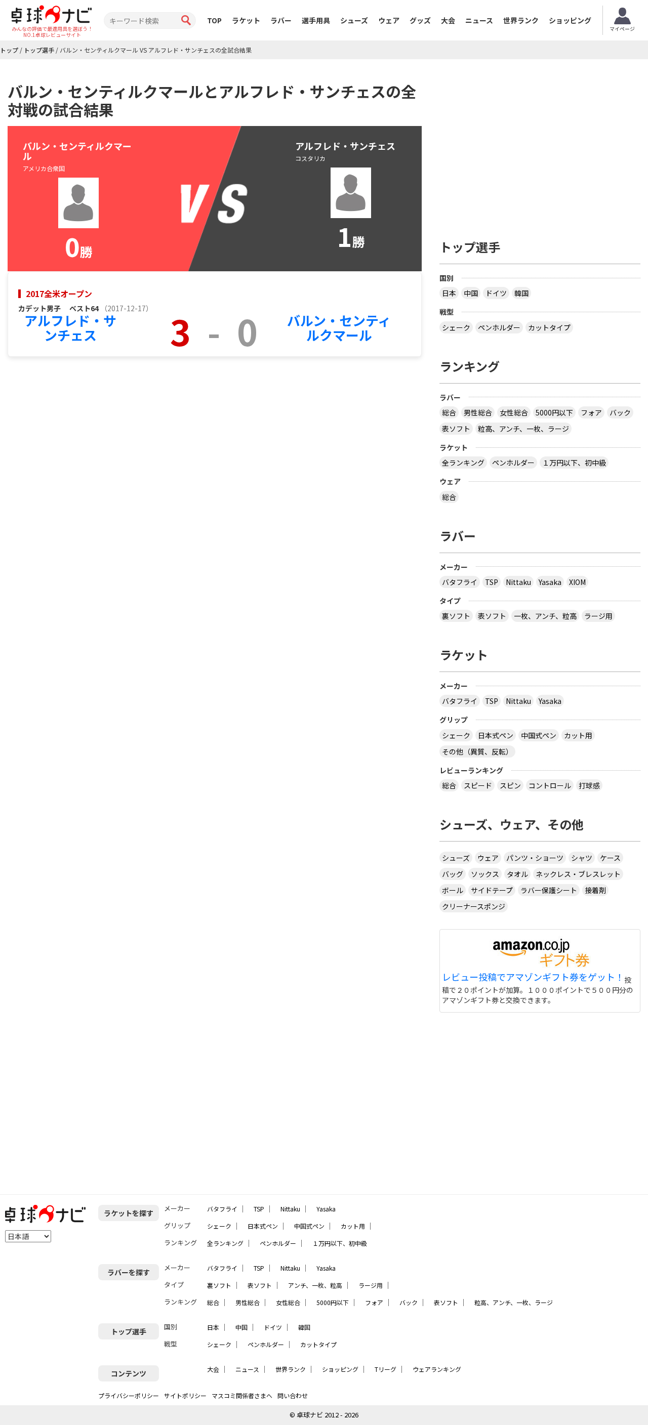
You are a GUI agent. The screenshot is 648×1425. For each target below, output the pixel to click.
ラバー (281, 20)
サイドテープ (492, 890)
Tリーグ (385, 1369)
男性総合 (478, 412)
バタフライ (459, 582)
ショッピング (570, 20)
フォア (591, 412)
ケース (610, 858)
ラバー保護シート (548, 890)
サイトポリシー (185, 1395)
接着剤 (595, 890)
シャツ (581, 858)
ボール (452, 890)
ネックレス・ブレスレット (578, 874)
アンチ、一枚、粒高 (315, 1285)
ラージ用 (598, 616)
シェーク (456, 327)
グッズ (420, 20)
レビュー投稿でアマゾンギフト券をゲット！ (533, 977)
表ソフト (456, 429)
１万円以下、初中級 (574, 462)
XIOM (577, 582)
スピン (510, 785)
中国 (471, 293)
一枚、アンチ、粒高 (545, 616)
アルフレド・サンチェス (70, 327)
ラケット (246, 20)
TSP (491, 582)
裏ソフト (456, 616)
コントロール (550, 785)
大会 (448, 20)
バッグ (452, 874)
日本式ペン (495, 735)
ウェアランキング (437, 1369)
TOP (214, 20)
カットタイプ (549, 327)
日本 (449, 293)
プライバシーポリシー (128, 1395)
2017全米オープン (59, 293)
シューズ (354, 20)
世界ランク (521, 20)
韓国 (521, 293)
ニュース (479, 20)
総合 (449, 412)
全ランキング (463, 462)
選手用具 (316, 20)
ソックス (485, 874)
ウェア (388, 20)
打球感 (589, 785)
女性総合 (514, 412)
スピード (478, 785)
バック (620, 412)
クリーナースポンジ (473, 906)
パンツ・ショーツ (534, 858)
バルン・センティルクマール (339, 327)
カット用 (578, 735)
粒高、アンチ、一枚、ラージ (523, 429)
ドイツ (496, 293)
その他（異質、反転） (477, 751)
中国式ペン (538, 735)
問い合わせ (292, 1395)
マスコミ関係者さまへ (242, 1395)
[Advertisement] (540, 145)
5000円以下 (554, 412)
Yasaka (550, 582)
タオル (517, 874)
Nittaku (518, 582)
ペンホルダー (499, 327)
